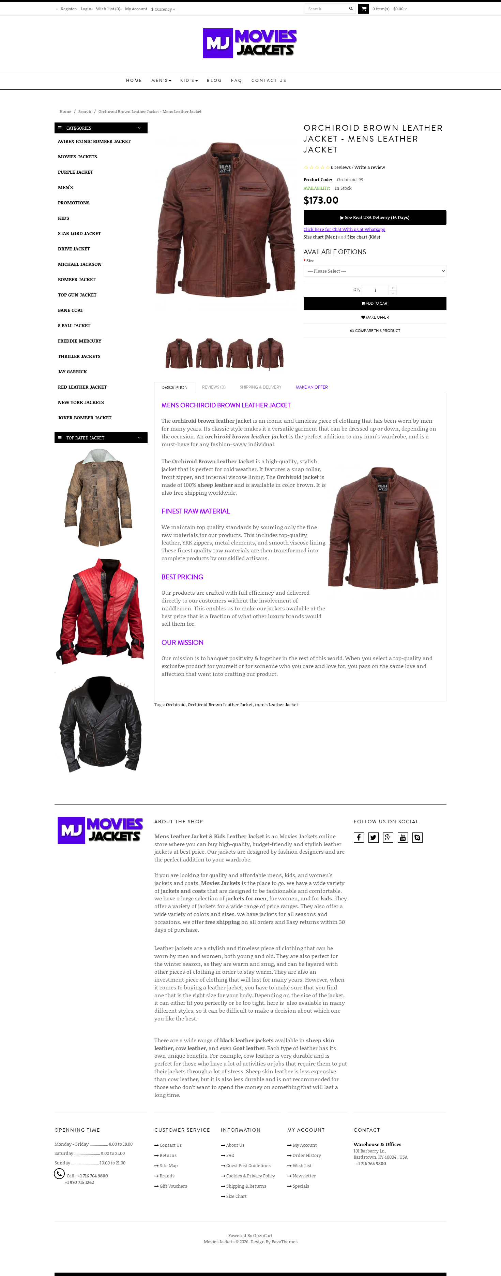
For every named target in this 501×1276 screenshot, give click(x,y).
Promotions (74, 202)
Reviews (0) (214, 387)
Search (84, 111)
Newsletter (304, 1176)
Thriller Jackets (79, 356)
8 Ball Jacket (74, 325)
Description (174, 388)
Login (86, 8)
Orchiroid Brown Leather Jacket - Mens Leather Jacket (149, 111)
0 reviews (341, 167)
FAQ (230, 1155)
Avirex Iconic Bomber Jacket (94, 141)
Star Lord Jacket (79, 233)
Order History (307, 1155)
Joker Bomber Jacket (84, 417)
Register (68, 8)
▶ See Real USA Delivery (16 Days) (375, 217)
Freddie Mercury (79, 340)
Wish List (302, 1165)
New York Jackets (81, 402)
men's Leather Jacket (276, 704)
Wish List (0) (108, 8)
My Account (136, 8)
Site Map (169, 1165)
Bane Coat (70, 310)
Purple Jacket (75, 172)
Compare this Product (377, 330)
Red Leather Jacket (82, 386)
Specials (301, 1186)
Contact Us (171, 1145)
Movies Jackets (77, 156)
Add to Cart (377, 303)
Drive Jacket (74, 248)
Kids (63, 218)
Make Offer (377, 317)
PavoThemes (285, 1241)
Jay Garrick (72, 371)
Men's (65, 187)
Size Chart (236, 1196)
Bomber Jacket (76, 279)
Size (310, 260)
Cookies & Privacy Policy (250, 1176)
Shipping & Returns (246, 1186)
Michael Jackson (80, 264)
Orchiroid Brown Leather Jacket (220, 704)
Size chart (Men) (320, 237)
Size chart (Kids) (363, 237)
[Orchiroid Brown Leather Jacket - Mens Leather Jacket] (179, 354)
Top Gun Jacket (77, 294)
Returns (168, 1155)
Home (65, 111)
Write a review (369, 167)
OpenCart (263, 1235)
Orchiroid (176, 704)
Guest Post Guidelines (248, 1165)
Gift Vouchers (173, 1186)
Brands (167, 1176)
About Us (235, 1145)
